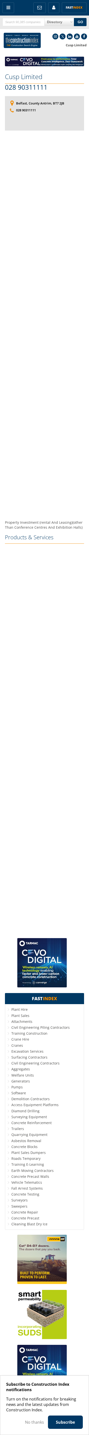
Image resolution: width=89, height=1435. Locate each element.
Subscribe (65, 1422)
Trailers (17, 1128)
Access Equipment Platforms (35, 1104)
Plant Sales (20, 1015)
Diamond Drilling (25, 1111)
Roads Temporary (26, 1158)
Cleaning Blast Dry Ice (29, 1224)
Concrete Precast (25, 1218)
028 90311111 (26, 87)
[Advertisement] (44, 325)
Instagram (55, 36)
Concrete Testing (25, 1194)
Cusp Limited (23, 76)
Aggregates (20, 1069)
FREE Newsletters (39, 7)
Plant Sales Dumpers (28, 1152)
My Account (53, 7)
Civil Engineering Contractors (35, 1063)
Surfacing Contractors (29, 1057)
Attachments (21, 1021)
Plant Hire (19, 1009)
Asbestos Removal (26, 1140)
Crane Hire (20, 1039)
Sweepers (19, 1206)
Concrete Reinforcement (31, 1122)
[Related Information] (44, 65)
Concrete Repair (24, 1212)
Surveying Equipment (29, 1116)
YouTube (77, 36)
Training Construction (29, 1033)
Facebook (84, 36)
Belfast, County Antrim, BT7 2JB (40, 103)
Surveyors (19, 1200)
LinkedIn (70, 36)
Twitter (63, 36)
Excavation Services (27, 1051)
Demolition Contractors (30, 1099)
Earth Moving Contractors (32, 1170)
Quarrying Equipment (29, 1134)
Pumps (17, 1087)
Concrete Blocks (24, 1146)
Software (18, 1093)
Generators (20, 1081)
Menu (8, 7)
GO (80, 22)
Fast (74, 7)
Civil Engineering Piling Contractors (40, 1027)
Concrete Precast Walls (30, 1176)
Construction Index (22, 40)
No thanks (34, 1422)
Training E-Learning (27, 1164)
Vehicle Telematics (26, 1182)
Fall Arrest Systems (27, 1188)
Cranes (17, 1045)
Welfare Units (22, 1075)
